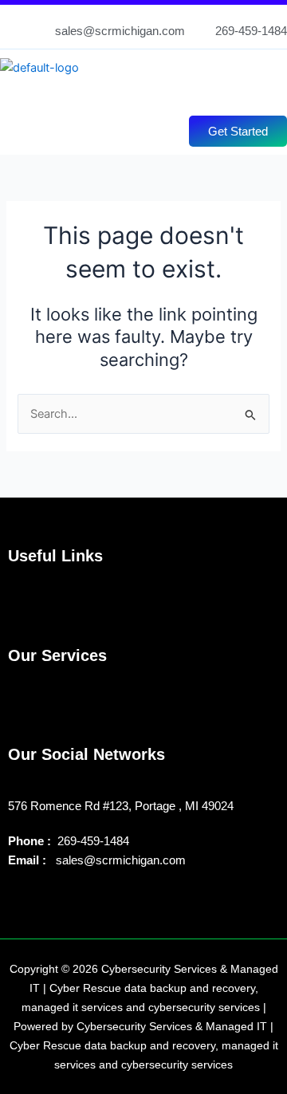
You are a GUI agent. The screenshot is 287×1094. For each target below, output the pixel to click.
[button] (134, 92)
